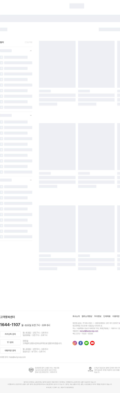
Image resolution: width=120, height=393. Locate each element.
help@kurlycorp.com (17, 357)
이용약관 (115, 316)
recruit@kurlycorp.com (89, 331)
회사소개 (76, 316)
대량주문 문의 (10, 350)
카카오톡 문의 (10, 334)
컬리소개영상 (87, 316)
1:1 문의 (10, 342)
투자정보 (97, 316)
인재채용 (106, 316)
